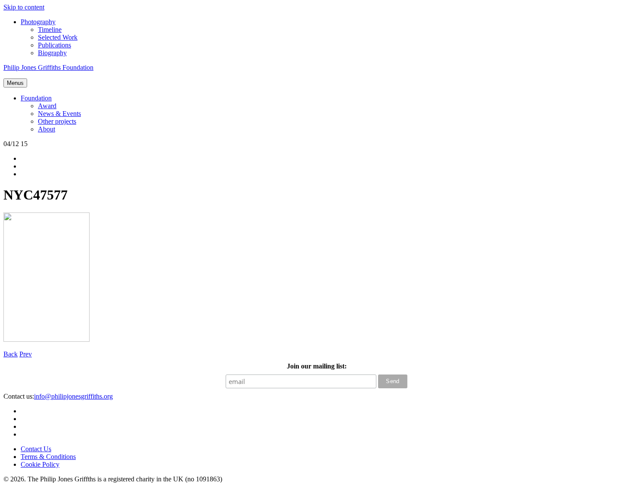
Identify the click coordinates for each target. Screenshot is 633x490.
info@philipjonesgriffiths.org (73, 396)
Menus (15, 83)
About (46, 129)
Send (393, 381)
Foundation (36, 98)
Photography (38, 21)
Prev (25, 354)
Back (10, 354)
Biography (52, 52)
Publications (54, 45)
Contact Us (36, 449)
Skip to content (23, 7)
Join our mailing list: (317, 366)
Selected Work (58, 37)
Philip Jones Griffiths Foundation (48, 67)
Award (47, 105)
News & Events (59, 113)
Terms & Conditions (48, 456)
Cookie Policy (40, 464)
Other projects (57, 121)
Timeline (50, 29)
